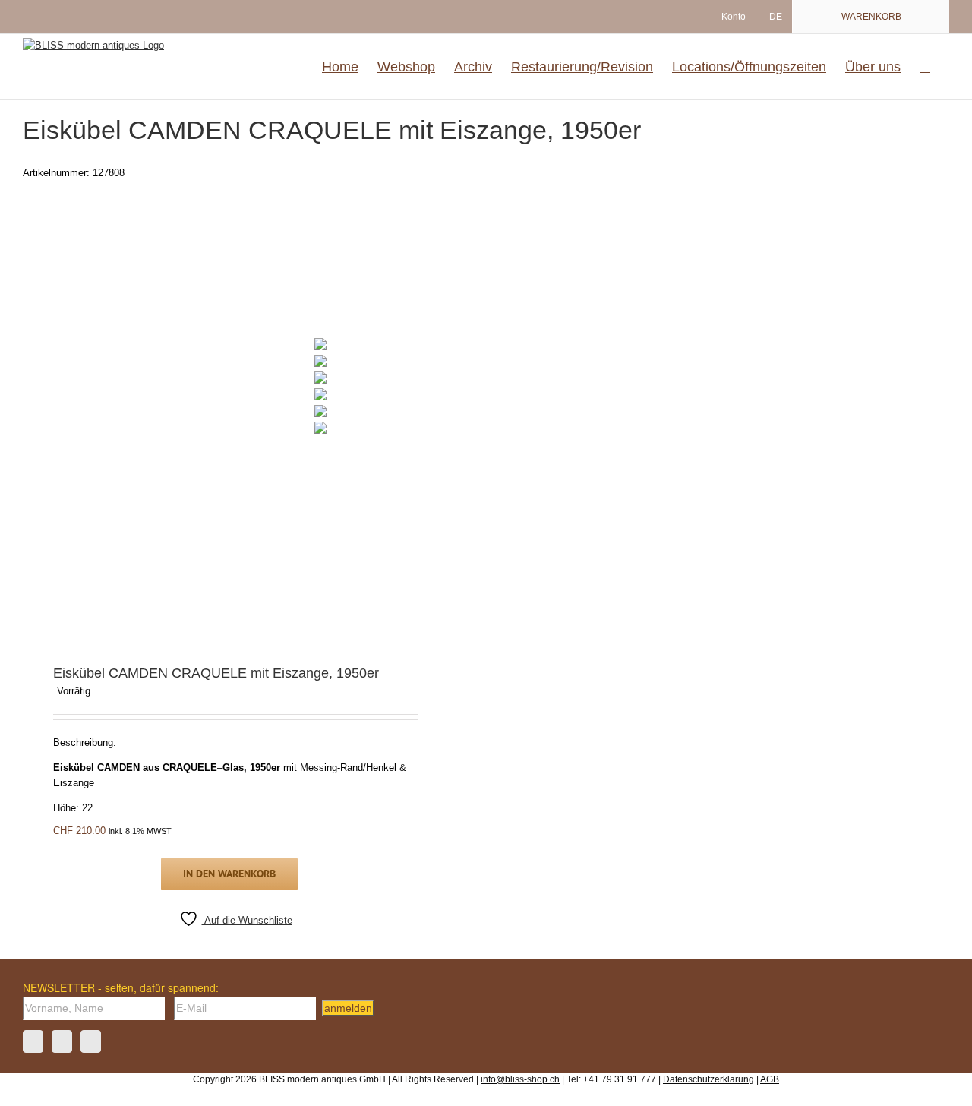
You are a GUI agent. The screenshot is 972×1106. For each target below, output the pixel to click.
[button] (925, 66)
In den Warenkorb (229, 873)
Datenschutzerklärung (708, 1079)
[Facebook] (33, 1041)
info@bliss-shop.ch (520, 1079)
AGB (769, 1079)
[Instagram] (62, 1041)
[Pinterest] (90, 1041)
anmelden (348, 1008)
